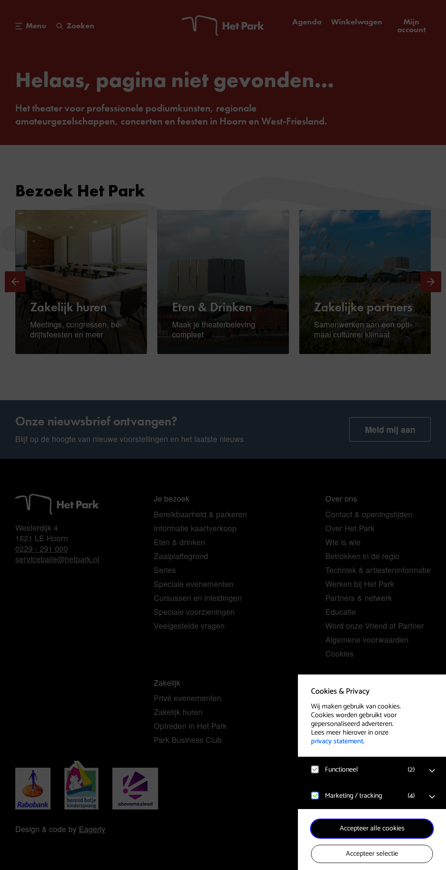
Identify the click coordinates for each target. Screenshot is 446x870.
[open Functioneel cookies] (432, 771)
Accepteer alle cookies (372, 828)
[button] (363, 770)
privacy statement (337, 741)
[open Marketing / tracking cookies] (432, 797)
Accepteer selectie (372, 854)
